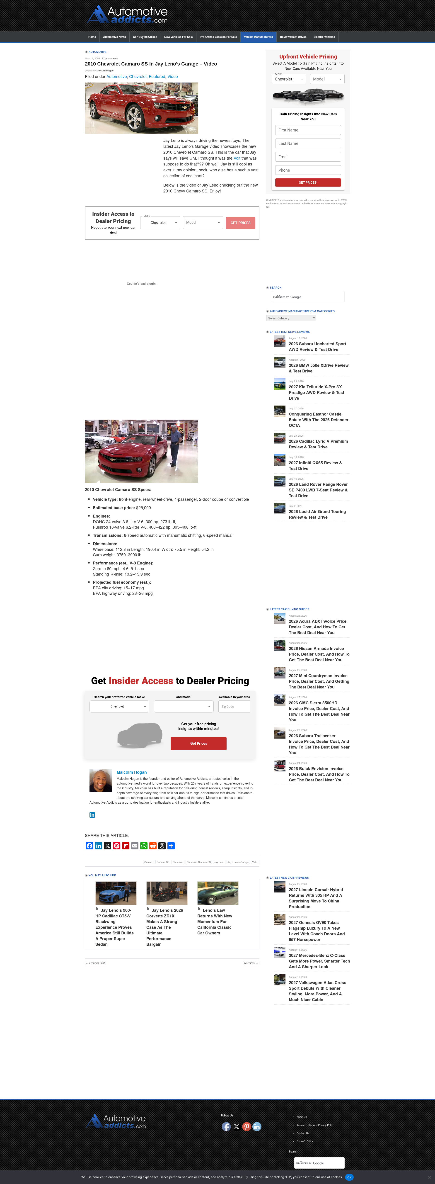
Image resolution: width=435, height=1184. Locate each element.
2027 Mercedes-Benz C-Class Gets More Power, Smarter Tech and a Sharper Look (319, 961)
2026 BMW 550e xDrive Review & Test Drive (319, 368)
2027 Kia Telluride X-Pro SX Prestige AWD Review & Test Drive (316, 392)
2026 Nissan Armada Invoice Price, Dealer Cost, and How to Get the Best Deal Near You (319, 654)
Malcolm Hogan (105, 70)
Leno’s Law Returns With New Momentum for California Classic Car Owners (214, 921)
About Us (302, 1116)
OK (349, 1177)
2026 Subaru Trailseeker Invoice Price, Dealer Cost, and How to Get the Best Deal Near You (319, 744)
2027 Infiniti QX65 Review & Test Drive (315, 465)
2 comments (111, 58)
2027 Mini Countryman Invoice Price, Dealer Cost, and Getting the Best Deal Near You (319, 681)
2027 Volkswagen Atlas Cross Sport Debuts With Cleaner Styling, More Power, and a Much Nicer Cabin (317, 991)
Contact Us (303, 1133)
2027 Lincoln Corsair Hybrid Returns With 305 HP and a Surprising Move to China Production (316, 898)
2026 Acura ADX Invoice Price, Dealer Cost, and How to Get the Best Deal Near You (318, 626)
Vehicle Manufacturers (258, 37)
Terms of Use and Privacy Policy (315, 1125)
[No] (429, 1177)
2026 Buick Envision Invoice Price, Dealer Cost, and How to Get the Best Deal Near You (319, 774)
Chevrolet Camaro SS (199, 862)
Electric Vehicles (324, 37)
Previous (93, 913)
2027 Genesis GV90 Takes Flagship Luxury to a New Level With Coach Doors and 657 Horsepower (317, 930)
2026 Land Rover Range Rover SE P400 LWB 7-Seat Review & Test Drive (318, 489)
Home (92, 37)
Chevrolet (138, 76)
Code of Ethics (305, 1141)
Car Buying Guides (145, 37)
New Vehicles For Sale (178, 37)
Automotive (116, 76)
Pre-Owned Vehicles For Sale (218, 37)
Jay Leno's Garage (238, 862)
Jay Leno (219, 862)
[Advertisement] (262, 16)
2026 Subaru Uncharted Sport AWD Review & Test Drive (317, 346)
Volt (237, 158)
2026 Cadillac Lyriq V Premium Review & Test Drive (318, 444)
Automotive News (114, 37)
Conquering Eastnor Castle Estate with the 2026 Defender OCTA (318, 419)
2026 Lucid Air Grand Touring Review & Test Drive (317, 514)
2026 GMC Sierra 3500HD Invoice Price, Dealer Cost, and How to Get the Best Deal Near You (319, 711)
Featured (157, 76)
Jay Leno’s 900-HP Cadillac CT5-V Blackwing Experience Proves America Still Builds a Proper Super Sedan (114, 927)
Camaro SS (163, 862)
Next (251, 913)
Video (172, 76)
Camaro (148, 862)
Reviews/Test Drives (293, 37)
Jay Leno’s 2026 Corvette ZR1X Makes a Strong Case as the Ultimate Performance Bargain (164, 927)
